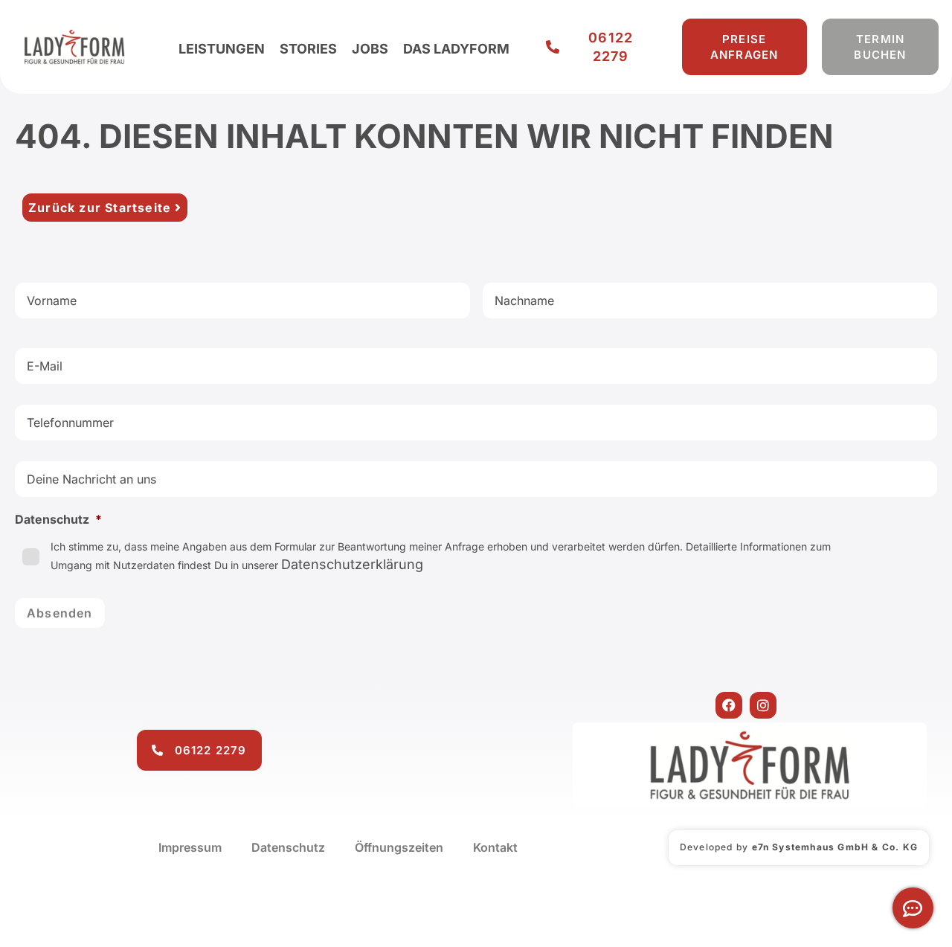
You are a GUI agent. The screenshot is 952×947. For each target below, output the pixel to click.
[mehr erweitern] (912, 907)
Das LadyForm (456, 49)
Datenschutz (288, 847)
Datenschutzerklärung (352, 564)
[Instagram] (763, 705)
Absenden (60, 613)
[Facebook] (728, 705)
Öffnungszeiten (399, 847)
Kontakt (495, 847)
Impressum (190, 847)
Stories (308, 49)
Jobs (370, 49)
